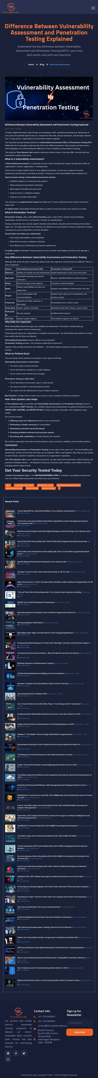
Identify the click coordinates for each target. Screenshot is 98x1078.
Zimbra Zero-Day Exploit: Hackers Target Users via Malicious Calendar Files (47, 937)
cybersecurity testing (14, 488)
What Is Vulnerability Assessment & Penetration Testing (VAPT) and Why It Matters (51, 957)
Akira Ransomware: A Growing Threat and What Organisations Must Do (46, 612)
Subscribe (79, 1032)
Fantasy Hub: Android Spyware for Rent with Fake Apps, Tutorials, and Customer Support (53, 642)
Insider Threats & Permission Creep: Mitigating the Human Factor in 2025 (47, 764)
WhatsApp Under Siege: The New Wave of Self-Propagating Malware (45, 632)
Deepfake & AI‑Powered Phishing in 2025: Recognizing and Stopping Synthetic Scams (51, 785)
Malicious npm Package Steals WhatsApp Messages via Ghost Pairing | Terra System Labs (53, 531)
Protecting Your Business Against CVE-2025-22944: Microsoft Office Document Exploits (52, 886)
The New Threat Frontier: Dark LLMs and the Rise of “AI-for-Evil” (43, 571)
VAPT (8, 485)
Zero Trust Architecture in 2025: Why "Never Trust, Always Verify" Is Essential (49, 703)
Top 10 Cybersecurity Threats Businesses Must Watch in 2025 (42, 967)
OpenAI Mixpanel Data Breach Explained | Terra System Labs (41, 561)
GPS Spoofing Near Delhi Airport (30, 622)
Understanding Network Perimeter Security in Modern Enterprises (44, 917)
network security (49, 488)
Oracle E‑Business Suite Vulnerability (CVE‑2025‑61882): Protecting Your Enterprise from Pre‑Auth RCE (53, 857)
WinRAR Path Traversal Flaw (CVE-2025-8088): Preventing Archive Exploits (47, 825)
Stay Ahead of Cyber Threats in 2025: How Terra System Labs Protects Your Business (51, 896)
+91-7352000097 (46, 1021)
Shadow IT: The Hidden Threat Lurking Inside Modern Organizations (44, 734)
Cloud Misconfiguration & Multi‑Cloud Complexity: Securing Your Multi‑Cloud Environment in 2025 (54, 775)
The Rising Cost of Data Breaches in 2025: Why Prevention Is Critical (44, 754)
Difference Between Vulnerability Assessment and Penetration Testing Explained (50, 947)
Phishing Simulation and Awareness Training (35, 663)
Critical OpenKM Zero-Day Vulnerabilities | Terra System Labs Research (46, 510)
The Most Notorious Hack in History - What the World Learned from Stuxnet (48, 653)
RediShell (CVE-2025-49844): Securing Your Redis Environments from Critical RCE (50, 876)
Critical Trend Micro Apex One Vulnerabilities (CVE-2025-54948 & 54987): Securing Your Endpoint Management (52, 806)
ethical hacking (32, 488)
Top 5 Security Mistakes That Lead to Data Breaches (38, 907)
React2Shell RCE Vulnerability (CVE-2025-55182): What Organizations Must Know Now (52, 541)
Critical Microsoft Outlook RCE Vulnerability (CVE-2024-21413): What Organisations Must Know (53, 552)
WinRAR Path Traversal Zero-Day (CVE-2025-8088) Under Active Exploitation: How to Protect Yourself (55, 796)
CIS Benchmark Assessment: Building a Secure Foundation (40, 673)
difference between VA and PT (69, 485)
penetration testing (45, 485)
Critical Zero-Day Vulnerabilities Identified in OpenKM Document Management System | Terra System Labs (52, 522)
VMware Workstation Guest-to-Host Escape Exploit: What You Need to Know (48, 980)
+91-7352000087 (46, 1016)
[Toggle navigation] (93, 8)
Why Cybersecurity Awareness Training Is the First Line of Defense (44, 927)
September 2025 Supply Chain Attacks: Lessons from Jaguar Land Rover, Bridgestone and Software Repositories (53, 816)
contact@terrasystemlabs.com (53, 1025)
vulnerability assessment (24, 485)
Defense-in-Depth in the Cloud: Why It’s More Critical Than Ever (43, 683)
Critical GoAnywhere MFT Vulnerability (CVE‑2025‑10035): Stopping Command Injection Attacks (52, 847)
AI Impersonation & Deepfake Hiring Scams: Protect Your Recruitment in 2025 (48, 714)
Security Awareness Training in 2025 (32, 693)
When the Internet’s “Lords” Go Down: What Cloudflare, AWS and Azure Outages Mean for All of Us (55, 583)
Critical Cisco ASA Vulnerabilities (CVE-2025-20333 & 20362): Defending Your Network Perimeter (51, 867)
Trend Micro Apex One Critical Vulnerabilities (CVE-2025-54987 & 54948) (46, 835)
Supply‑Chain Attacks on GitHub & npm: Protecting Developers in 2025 (45, 724)
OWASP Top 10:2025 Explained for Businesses (35, 602)
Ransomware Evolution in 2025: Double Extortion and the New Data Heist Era (48, 744)
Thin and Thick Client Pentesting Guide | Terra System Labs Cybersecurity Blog (49, 592)
